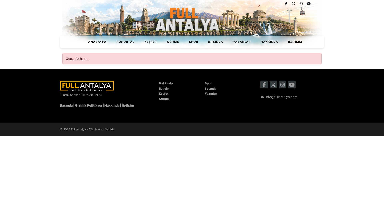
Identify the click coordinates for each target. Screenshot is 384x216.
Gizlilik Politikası (88, 105)
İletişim (295, 42)
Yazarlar (242, 42)
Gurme (173, 42)
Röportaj (125, 42)
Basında (215, 42)
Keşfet (150, 42)
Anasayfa (97, 42)
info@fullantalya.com (280, 97)
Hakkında (269, 42)
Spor (193, 42)
